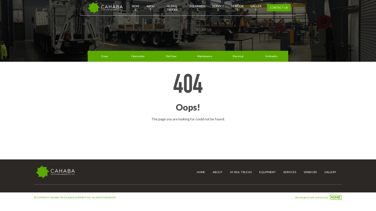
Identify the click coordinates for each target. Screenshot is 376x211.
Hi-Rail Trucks (172, 7)
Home (135, 7)
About (150, 7)
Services (218, 7)
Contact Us (279, 7)
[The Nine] (336, 197)
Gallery (255, 7)
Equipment (197, 7)
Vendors (237, 7)
